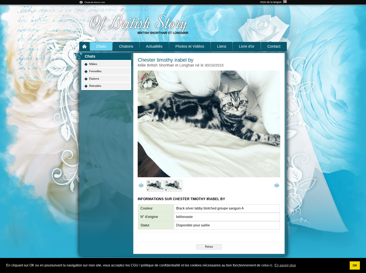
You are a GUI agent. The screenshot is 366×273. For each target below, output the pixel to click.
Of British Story (139, 22)
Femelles (95, 71)
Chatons (126, 46)
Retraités (95, 85)
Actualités (154, 46)
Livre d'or (246, 46)
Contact (273, 46)
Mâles (93, 64)
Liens (221, 46)
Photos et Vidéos (189, 46)
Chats (101, 46)
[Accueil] (84, 46)
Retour (209, 246)
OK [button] (355, 265)
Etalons (94, 78)
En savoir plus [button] (285, 265)
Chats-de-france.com (95, 2)
